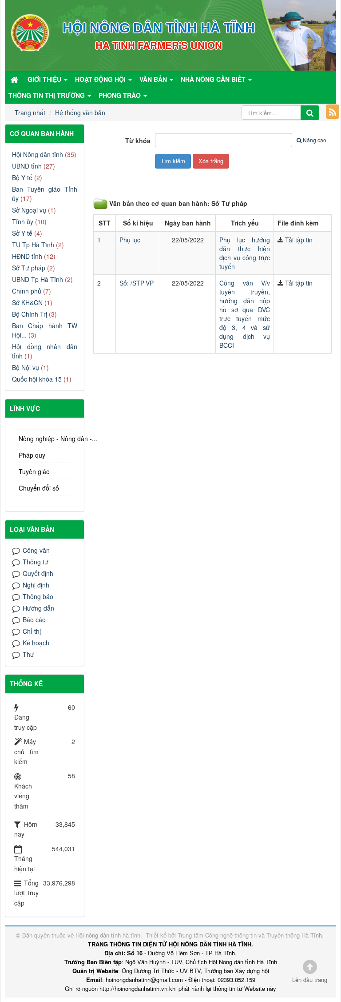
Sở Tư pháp (28, 267)
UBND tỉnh (27, 165)
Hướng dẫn (38, 608)
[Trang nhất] (15, 79)
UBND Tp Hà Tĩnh (37, 279)
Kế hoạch (36, 642)
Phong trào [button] (121, 95)
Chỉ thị (32, 631)
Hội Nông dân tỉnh (37, 154)
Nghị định (36, 584)
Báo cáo (34, 619)
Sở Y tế (22, 233)
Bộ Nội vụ (25, 367)
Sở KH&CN (27, 302)
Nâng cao (314, 140)
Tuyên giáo (34, 471)
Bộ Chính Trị (29, 314)
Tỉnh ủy (22, 221)
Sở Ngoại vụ (29, 209)
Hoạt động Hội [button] (101, 79)
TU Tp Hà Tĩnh (33, 244)
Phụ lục (129, 239)
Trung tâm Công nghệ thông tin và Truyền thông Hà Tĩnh (250, 935)
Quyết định (38, 573)
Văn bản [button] (154, 79)
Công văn (36, 550)
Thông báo (38, 596)
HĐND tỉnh (27, 256)
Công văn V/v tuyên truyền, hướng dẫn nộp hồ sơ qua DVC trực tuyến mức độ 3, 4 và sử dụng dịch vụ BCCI (244, 314)
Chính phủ (26, 290)
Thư (28, 654)
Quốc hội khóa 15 (37, 378)
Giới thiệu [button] (45, 79)
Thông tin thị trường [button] (47, 95)
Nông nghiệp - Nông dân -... (46, 438)
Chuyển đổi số (39, 487)
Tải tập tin (299, 239)
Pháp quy (32, 455)
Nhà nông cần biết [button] (214, 79)
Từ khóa (138, 140)
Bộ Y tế (22, 177)
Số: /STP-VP (136, 282)
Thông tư (35, 561)
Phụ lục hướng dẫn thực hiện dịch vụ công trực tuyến (244, 253)
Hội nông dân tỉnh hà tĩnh (107, 935)
